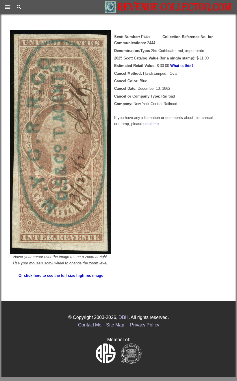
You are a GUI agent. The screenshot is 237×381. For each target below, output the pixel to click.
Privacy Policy (144, 324)
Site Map (115, 324)
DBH (123, 317)
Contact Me (89, 324)
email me (151, 124)
